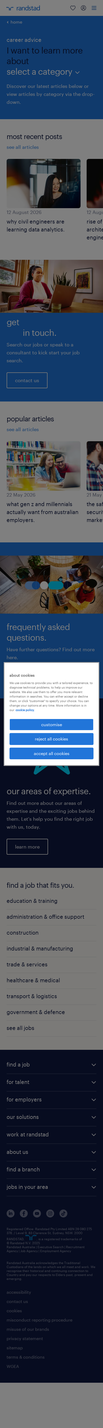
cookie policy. (25, 710)
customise (51, 724)
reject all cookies (51, 738)
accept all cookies (51, 753)
